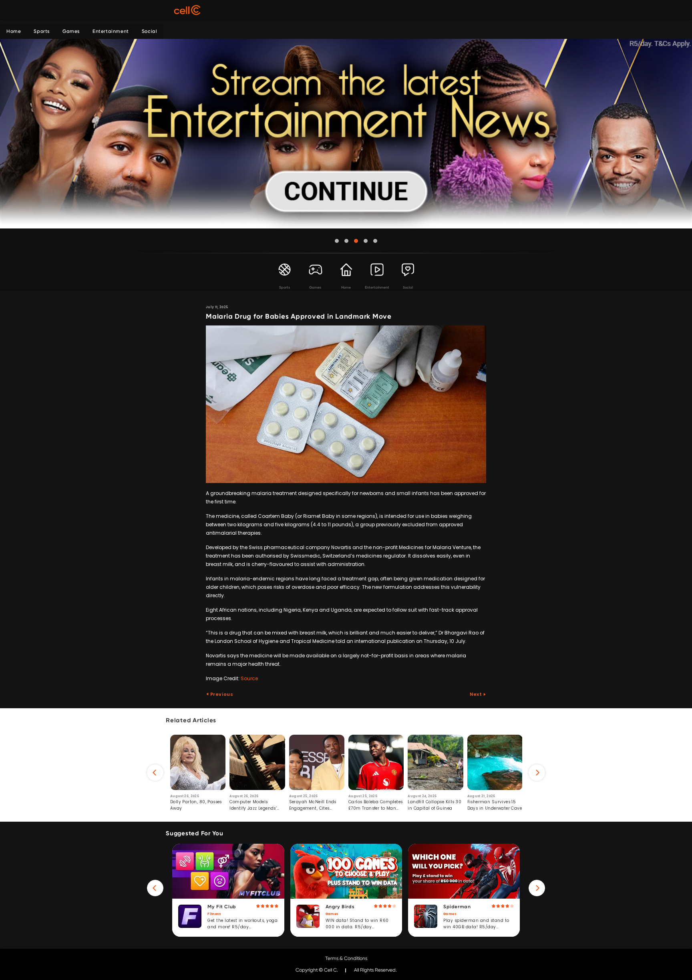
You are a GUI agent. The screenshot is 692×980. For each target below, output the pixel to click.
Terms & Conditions (346, 958)
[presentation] (155, 772)
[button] (337, 241)
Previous (221, 694)
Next (476, 694)
